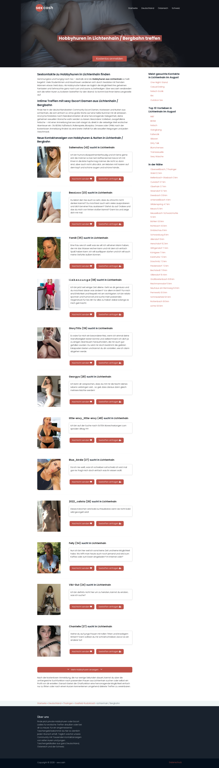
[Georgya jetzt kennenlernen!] (49, 391)
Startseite (133, 8)
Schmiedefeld (160, 296)
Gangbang (156, 129)
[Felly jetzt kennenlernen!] (49, 557)
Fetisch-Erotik (156, 91)
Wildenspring (160, 204)
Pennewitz (158, 292)
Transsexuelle (157, 152)
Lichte (156, 305)
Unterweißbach (160, 199)
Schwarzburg (159, 234)
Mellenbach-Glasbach (164, 177)
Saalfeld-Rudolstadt (85, 703)
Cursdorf (158, 182)
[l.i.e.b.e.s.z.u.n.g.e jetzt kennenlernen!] (49, 294)
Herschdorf (159, 243)
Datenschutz (175, 762)
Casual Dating (157, 86)
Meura (156, 208)
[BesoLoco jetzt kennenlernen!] (49, 207)
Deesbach (158, 195)
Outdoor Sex (156, 100)
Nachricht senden (81, 178)
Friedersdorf (159, 265)
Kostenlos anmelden (109, 58)
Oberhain (158, 186)
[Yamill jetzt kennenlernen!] (49, 252)
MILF (152, 116)
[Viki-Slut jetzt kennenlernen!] (49, 599)
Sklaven (154, 138)
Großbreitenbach (162, 279)
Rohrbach (158, 225)
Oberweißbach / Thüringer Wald (163, 171)
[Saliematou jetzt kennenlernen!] (49, 162)
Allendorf (157, 239)
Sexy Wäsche (156, 156)
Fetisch (153, 125)
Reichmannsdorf (161, 283)
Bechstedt (158, 270)
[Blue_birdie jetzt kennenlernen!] (49, 474)
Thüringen (68, 703)
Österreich (163, 8)
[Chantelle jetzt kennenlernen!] (49, 641)
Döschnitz (158, 261)
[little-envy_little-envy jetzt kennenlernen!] (49, 432)
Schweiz (176, 8)
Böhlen (157, 221)
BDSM (153, 120)
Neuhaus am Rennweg (164, 288)
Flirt (151, 95)
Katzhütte (158, 256)
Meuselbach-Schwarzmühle (164, 215)
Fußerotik (154, 134)
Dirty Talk (154, 143)
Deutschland (147, 8)
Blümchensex (156, 147)
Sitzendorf (158, 190)
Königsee (157, 252)
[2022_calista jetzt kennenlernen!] (49, 516)
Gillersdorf (158, 274)
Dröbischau (158, 230)
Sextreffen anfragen (109, 178)
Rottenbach (159, 301)
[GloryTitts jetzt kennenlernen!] (49, 342)
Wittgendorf (159, 248)
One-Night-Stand (159, 82)
